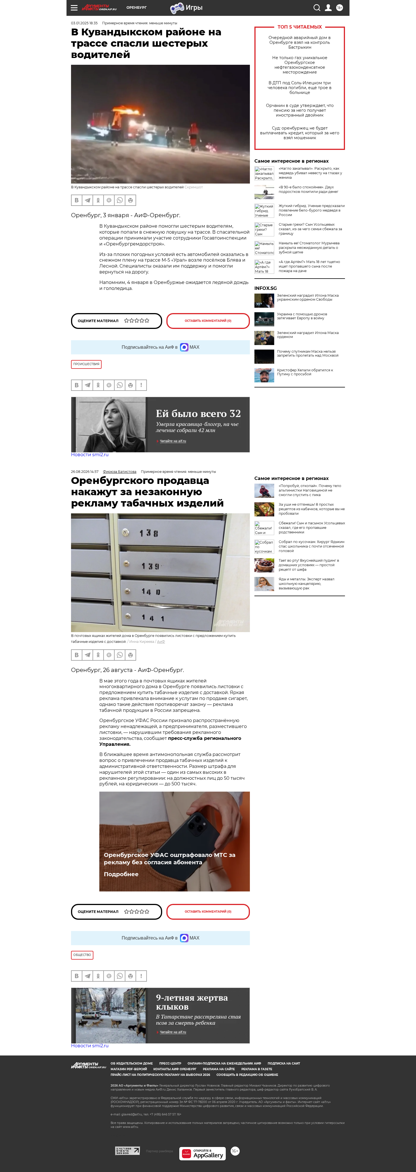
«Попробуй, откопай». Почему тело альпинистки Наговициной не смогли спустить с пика (310, 490)
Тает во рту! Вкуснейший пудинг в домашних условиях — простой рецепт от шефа (309, 565)
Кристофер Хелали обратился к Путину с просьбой (305, 372)
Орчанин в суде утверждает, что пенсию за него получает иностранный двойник (300, 110)
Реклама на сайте (219, 1069)
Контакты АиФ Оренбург (174, 1069)
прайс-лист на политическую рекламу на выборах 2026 (160, 1075)
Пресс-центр (170, 1063)
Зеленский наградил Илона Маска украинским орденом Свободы (308, 297)
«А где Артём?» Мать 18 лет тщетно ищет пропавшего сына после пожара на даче (309, 266)
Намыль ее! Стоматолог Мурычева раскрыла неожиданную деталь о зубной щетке (309, 247)
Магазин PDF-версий (129, 1069)
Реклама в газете (256, 1069)
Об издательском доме (132, 1063)
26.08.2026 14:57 (84, 471)
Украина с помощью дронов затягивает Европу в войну (302, 316)
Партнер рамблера (159, 1151)
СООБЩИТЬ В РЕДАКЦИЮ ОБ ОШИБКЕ (247, 1075)
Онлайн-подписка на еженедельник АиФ (224, 1063)
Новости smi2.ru (90, 454)
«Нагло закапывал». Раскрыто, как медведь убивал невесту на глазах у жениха (310, 173)
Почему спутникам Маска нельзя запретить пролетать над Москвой (307, 353)
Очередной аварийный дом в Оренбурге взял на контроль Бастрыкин (300, 42)
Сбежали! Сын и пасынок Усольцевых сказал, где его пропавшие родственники (312, 527)
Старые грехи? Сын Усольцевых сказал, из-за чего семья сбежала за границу (310, 229)
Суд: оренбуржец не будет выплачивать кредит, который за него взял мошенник (299, 133)
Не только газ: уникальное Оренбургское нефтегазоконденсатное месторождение (299, 65)
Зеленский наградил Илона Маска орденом (308, 335)
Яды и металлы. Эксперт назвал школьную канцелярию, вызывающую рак (306, 583)
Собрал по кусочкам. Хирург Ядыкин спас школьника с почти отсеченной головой (311, 546)
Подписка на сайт (284, 1063)
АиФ (161, 641)
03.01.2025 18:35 (84, 23)
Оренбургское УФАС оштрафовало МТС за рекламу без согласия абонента (169, 859)
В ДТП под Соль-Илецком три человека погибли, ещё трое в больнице (300, 88)
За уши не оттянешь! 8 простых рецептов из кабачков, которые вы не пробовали (312, 509)
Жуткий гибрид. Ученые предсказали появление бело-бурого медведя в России (312, 210)
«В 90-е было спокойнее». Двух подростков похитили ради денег (308, 189)
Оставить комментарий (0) (208, 321)
